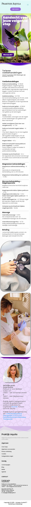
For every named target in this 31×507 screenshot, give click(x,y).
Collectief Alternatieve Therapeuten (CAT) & (12, 415)
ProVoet (14, 407)
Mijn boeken (15, 9)
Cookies (4, 454)
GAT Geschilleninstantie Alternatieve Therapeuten (14, 417)
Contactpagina (6, 465)
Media (3, 469)
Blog (3, 467)
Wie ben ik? (7, 55)
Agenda (4, 472)
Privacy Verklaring (6, 451)
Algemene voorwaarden (8, 449)
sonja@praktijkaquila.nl (9, 492)
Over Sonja (5, 447)
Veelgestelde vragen (7, 456)
